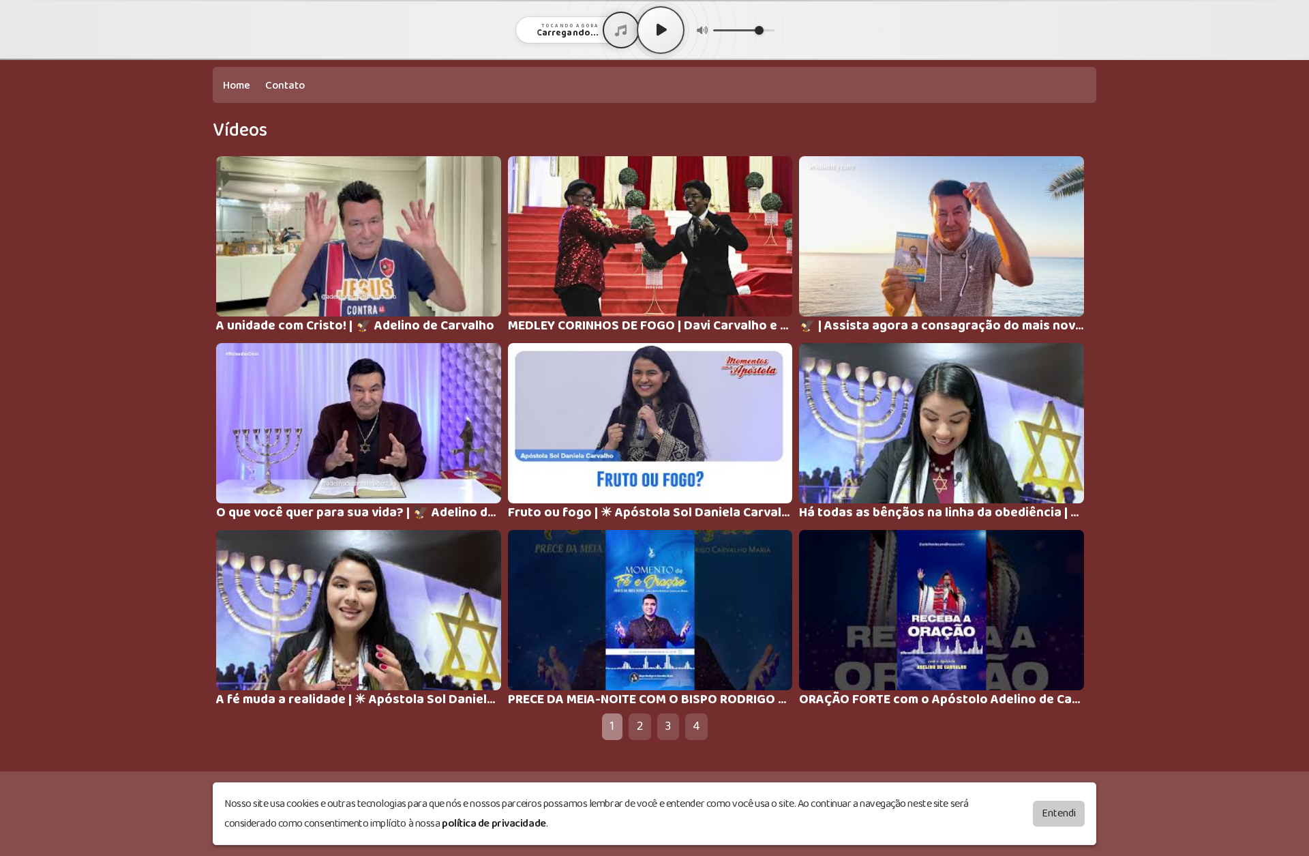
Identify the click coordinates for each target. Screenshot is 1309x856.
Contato (285, 85)
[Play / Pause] (660, 30)
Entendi (1059, 813)
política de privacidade (494, 823)
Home (236, 85)
